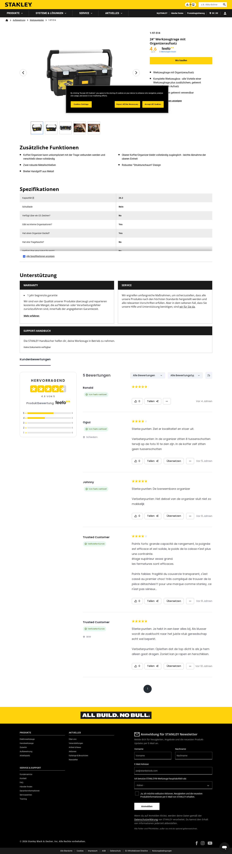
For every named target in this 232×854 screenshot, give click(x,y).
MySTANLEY (162, 13)
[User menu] (225, 13)
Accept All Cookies (153, 104)
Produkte (13, 13)
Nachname (180, 749)
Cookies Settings (81, 104)
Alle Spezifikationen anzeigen (40, 256)
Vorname (138, 749)
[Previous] (23, 72)
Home (6, 20)
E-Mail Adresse (141, 764)
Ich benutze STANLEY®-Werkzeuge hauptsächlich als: (160, 778)
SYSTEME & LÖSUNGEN (49, 13)
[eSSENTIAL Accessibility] (190, 4)
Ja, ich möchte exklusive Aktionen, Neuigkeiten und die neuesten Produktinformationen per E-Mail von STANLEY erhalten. (171, 795)
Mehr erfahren (31, 315)
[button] (197, 843)
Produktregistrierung (196, 13)
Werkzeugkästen (37, 20)
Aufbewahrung (19, 20)
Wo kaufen (181, 60)
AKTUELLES (112, 13)
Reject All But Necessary (127, 104)
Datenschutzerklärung (146, 819)
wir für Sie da (187, 306)
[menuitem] (14, 13)
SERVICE (84, 13)
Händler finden (177, 13)
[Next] (136, 72)
